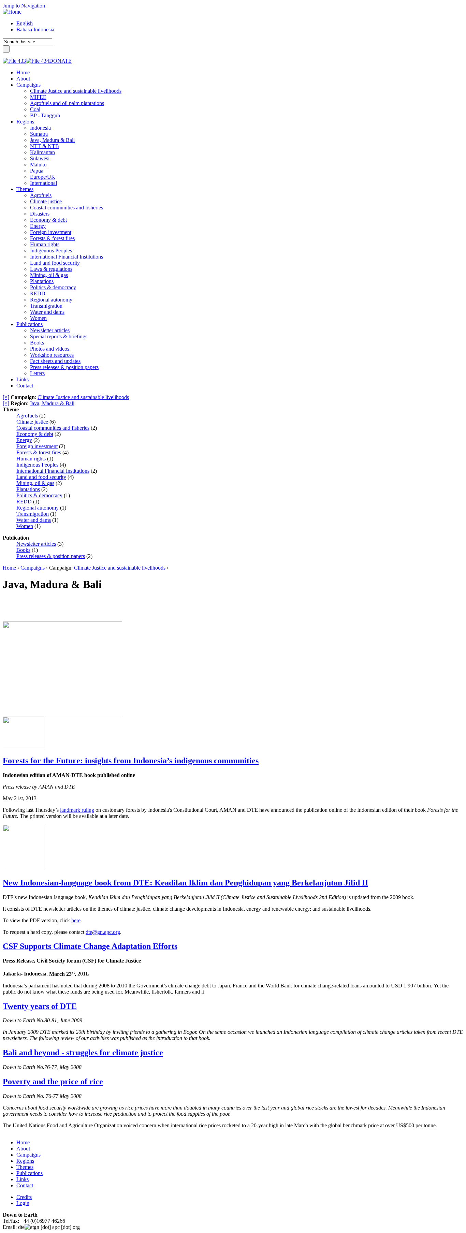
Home (9, 568)
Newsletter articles (36, 544)
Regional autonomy (37, 508)
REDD (24, 501)
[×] (6, 397)
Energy (24, 440)
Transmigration (32, 514)
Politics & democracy (39, 495)
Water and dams (33, 520)
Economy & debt (34, 434)
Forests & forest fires (38, 452)
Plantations (28, 489)
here (76, 920)
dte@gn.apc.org (103, 932)
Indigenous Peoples (37, 465)
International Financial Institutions (52, 471)
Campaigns (32, 568)
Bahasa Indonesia (35, 29)
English (24, 23)
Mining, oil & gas (35, 483)
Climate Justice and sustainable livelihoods (83, 397)
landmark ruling (77, 810)
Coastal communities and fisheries (52, 428)
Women (24, 526)
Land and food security (41, 477)
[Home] (12, 12)
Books (23, 550)
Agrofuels (27, 416)
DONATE (60, 61)
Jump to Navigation (24, 6)
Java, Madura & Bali (52, 403)
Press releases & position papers (50, 556)
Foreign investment (37, 446)
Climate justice (32, 422)
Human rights (31, 458)
